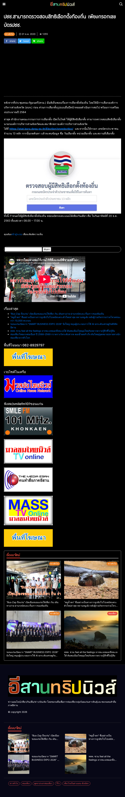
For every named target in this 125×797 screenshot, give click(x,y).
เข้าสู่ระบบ (16, 234)
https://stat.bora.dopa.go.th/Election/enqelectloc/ (41, 128)
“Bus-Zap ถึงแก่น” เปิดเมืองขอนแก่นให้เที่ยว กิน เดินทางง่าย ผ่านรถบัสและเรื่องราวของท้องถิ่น (57, 313)
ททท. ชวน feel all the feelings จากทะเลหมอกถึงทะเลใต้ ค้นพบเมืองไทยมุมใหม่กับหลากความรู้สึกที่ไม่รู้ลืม (62, 330)
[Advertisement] (62, 68)
